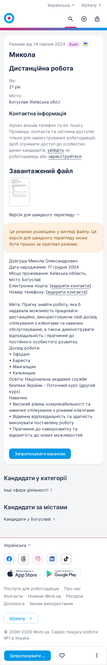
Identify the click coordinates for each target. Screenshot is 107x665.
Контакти (13, 596)
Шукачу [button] (17, 618)
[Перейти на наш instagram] (37, 559)
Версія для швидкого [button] (42, 214)
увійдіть (56, 150)
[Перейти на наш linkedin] (52, 559)
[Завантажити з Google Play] (62, 573)
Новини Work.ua (44, 596)
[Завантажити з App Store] (22, 573)
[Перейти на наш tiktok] (66, 559)
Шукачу (89, 5)
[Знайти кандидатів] (71, 19)
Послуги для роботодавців (31, 588)
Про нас (72, 588)
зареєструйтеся (64, 156)
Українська (15, 545)
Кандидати (27, 519)
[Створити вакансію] (84, 19)
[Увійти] (97, 19)
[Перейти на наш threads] (23, 559)
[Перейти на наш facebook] (9, 559)
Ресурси (74, 596)
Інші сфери (26, 490)
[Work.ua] (9, 18)
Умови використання (51, 603)
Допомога (14, 603)
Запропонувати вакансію (30, 655)
